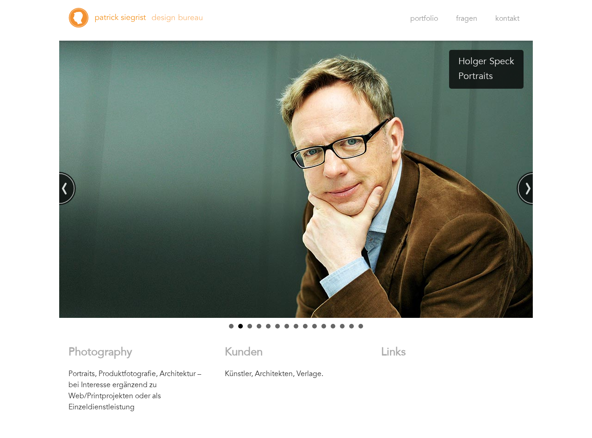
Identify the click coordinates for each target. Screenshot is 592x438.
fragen (466, 19)
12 (333, 326)
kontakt (507, 19)
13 (342, 326)
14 (351, 326)
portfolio (424, 19)
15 (360, 326)
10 (314, 326)
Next (524, 188)
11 (323, 326)
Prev (67, 188)
